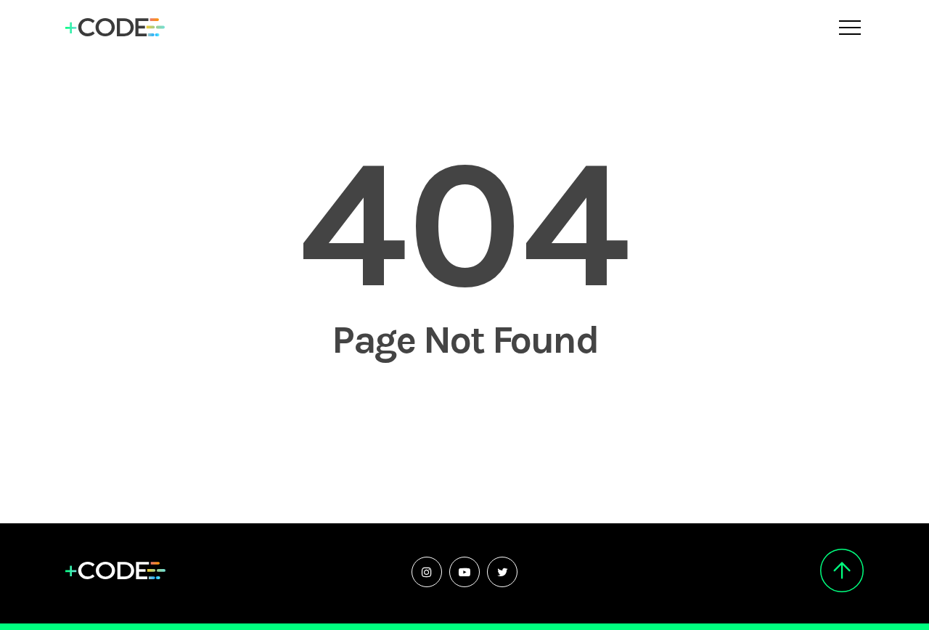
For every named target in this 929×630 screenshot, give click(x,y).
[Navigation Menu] (851, 27)
